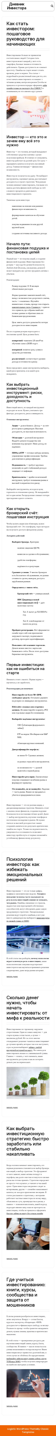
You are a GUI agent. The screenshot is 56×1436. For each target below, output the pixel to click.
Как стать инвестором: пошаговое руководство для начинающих (25, 34)
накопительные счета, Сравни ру (26, 307)
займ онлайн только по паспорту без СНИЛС (27, 87)
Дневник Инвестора (16, 6)
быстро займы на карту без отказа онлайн (25, 1213)
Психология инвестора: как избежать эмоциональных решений (24, 869)
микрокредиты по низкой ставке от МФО (28, 919)
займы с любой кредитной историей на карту (24, 1049)
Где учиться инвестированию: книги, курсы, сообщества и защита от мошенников (26, 1292)
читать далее (12, 976)
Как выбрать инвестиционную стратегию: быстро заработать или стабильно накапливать (28, 1141)
